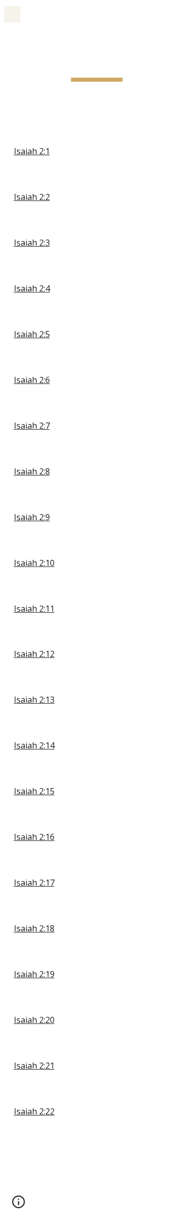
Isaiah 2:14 (34, 745)
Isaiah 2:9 (32, 517)
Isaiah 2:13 (34, 699)
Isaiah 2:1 (32, 151)
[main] (97, 64)
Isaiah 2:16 (34, 837)
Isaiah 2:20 (34, 1020)
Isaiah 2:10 (34, 563)
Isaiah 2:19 (34, 974)
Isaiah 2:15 (34, 791)
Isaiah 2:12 (34, 654)
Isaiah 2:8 (32, 471)
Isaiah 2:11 (34, 608)
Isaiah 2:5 (32, 334)
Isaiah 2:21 (34, 1065)
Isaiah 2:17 (34, 882)
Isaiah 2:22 (34, 1111)
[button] (12, 14)
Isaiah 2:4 (32, 288)
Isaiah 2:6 (32, 380)
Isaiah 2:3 (32, 242)
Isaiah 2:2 (32, 197)
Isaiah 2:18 (34, 928)
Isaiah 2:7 (32, 425)
